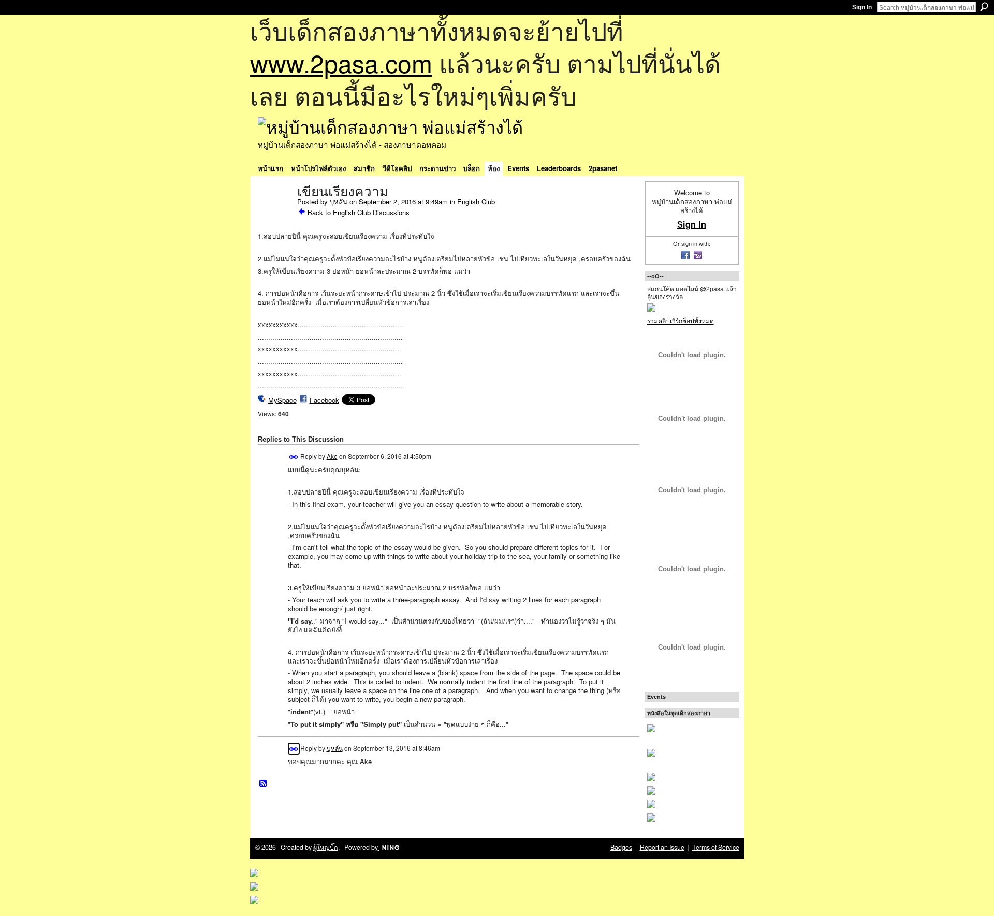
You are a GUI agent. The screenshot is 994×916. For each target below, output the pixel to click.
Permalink (294, 457)
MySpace (282, 400)
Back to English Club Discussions (359, 212)
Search (984, 6)
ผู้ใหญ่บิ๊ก (325, 847)
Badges (621, 847)
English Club (476, 201)
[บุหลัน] (274, 213)
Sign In (862, 7)
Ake (332, 456)
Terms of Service (715, 847)
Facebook (324, 400)
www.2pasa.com (341, 62)
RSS (263, 783)
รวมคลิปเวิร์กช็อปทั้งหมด (680, 320)
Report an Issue (662, 847)
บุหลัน (338, 201)
